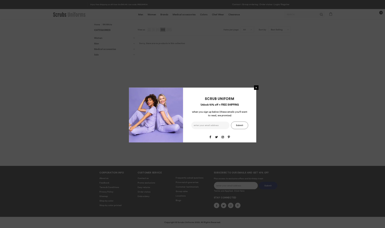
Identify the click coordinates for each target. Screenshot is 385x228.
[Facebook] (210, 137)
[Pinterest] (229, 137)
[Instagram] (222, 137)
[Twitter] (216, 137)
